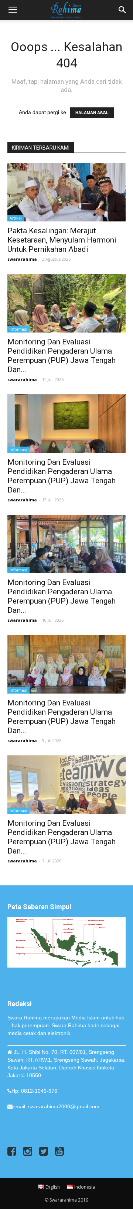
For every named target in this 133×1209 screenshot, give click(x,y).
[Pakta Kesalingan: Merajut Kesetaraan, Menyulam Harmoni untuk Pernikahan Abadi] (66, 192)
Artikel (16, 218)
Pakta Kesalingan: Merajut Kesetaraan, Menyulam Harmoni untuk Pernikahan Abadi (61, 240)
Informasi (18, 329)
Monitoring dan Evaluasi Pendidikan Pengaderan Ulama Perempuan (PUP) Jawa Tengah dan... (61, 355)
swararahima (22, 259)
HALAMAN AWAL (92, 112)
